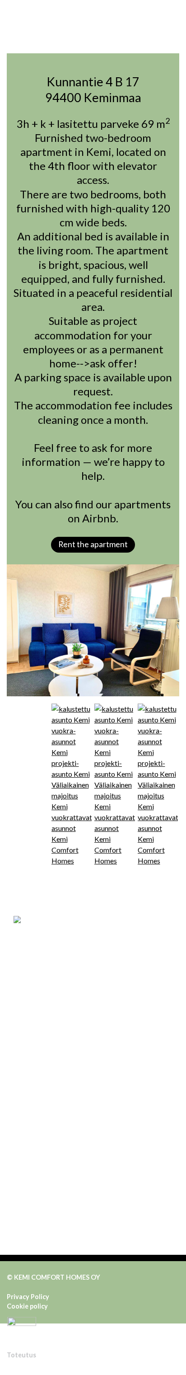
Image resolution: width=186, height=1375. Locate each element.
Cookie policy (27, 1306)
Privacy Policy (28, 1296)
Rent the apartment (93, 544)
